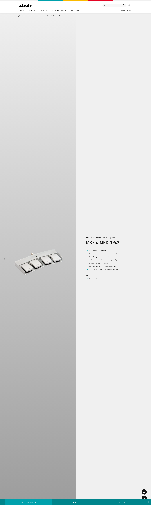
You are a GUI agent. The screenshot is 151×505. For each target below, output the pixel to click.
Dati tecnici (75, 502)
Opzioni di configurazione (29, 502)
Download (122, 502)
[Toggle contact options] (144, 492)
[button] (26, 10)
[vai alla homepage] (25, 5)
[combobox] (111, 5)
